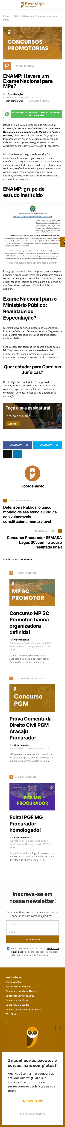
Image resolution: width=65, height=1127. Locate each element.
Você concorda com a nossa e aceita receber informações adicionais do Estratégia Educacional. (35, 951)
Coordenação (15, 94)
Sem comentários (15, 100)
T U (14, 982)
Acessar (12, 423)
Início (6, 16)
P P (18, 986)
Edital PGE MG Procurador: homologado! (26, 823)
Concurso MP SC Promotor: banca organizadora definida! (29, 622)
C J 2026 (20, 995)
